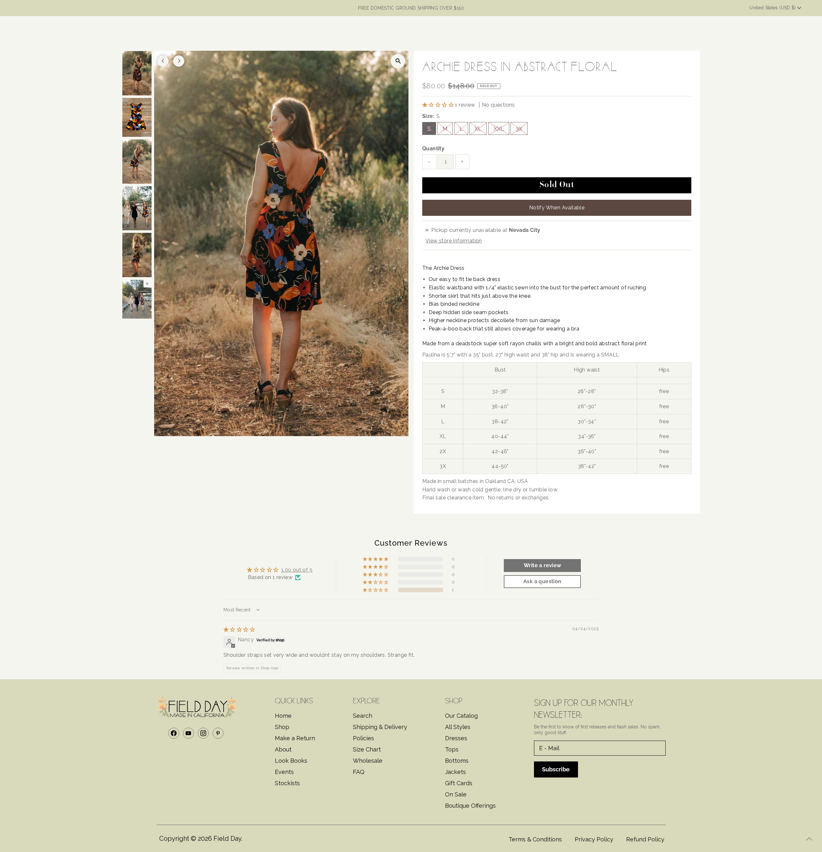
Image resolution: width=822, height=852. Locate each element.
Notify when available (556, 208)
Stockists (287, 783)
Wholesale (367, 760)
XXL (499, 128)
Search (362, 715)
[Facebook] (173, 733)
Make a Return (295, 738)
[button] (438, 105)
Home (283, 715)
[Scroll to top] (809, 839)
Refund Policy (645, 839)
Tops (452, 749)
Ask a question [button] (542, 581)
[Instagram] (203, 733)
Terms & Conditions (535, 839)
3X (519, 128)
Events (284, 772)
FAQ (358, 772)
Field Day (227, 838)
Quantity (433, 148)
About (283, 749)
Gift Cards (458, 783)
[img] (239, 630)
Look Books (291, 760)
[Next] (178, 60)
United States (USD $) (773, 7)
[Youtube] (188, 733)
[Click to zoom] (398, 61)
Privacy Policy (594, 839)
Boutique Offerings (470, 805)
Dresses (456, 738)
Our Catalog (461, 715)
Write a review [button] (542, 565)
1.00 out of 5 (296, 570)
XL (478, 128)
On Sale (456, 794)
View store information (453, 241)
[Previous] (163, 60)
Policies (363, 738)
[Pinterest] (218, 733)
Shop (282, 727)
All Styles (457, 727)
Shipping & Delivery (380, 727)
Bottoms (456, 760)
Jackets (455, 772)
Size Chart (367, 749)
